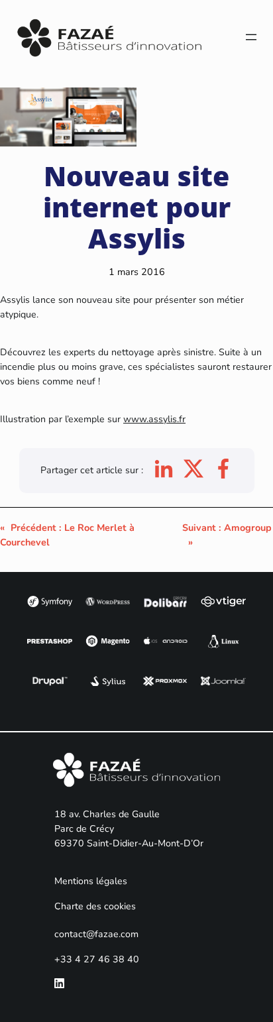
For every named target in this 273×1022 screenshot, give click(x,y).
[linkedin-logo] (164, 475)
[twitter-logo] (193, 475)
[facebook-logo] (223, 475)
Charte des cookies (95, 906)
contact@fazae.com (96, 934)
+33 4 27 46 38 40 (96, 959)
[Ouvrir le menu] (251, 37)
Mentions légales (90, 881)
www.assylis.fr (154, 419)
